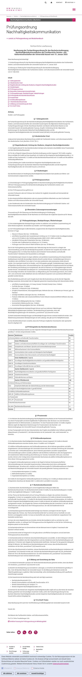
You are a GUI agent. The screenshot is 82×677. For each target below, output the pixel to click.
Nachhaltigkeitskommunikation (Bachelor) (25, 20)
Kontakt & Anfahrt (12, 647)
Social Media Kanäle (26, 647)
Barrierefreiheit (39, 650)
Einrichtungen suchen (13, 652)
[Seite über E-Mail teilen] (19, 634)
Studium (16, 16)
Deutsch (71, 2)
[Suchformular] (46, 3)
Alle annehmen (21, 673)
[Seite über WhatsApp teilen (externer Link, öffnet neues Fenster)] (24, 634)
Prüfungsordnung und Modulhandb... (49, 16)
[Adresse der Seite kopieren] (36, 634)
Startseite (9, 16)
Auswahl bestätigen (37, 673)
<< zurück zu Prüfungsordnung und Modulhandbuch (24, 38)
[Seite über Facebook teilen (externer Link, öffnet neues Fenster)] (30, 634)
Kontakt (59, 2)
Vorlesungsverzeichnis (26, 652)
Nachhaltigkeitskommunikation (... (29, 16)
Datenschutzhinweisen (61, 664)
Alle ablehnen (7, 673)
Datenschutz (39, 646)
